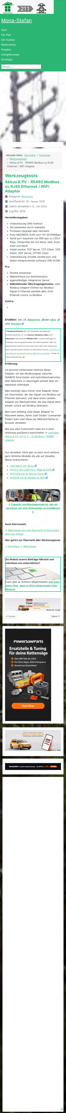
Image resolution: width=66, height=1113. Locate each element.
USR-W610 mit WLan (22, 465)
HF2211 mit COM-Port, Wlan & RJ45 (31, 469)
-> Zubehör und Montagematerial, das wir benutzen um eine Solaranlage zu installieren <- (33, 508)
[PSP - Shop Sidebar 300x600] (28, 674)
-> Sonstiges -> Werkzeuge (20, 546)
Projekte (6, 49)
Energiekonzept (10, 54)
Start (4, 29)
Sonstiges (7, 59)
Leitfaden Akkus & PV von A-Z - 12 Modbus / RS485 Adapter (32, 436)
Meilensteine (8, 44)
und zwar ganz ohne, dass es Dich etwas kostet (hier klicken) (33, 585)
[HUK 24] (33, 604)
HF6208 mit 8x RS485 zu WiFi (27, 477)
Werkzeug (27, 196)
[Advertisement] (33, 106)
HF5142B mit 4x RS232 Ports (27, 473)
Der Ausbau (8, 39)
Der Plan (6, 34)
